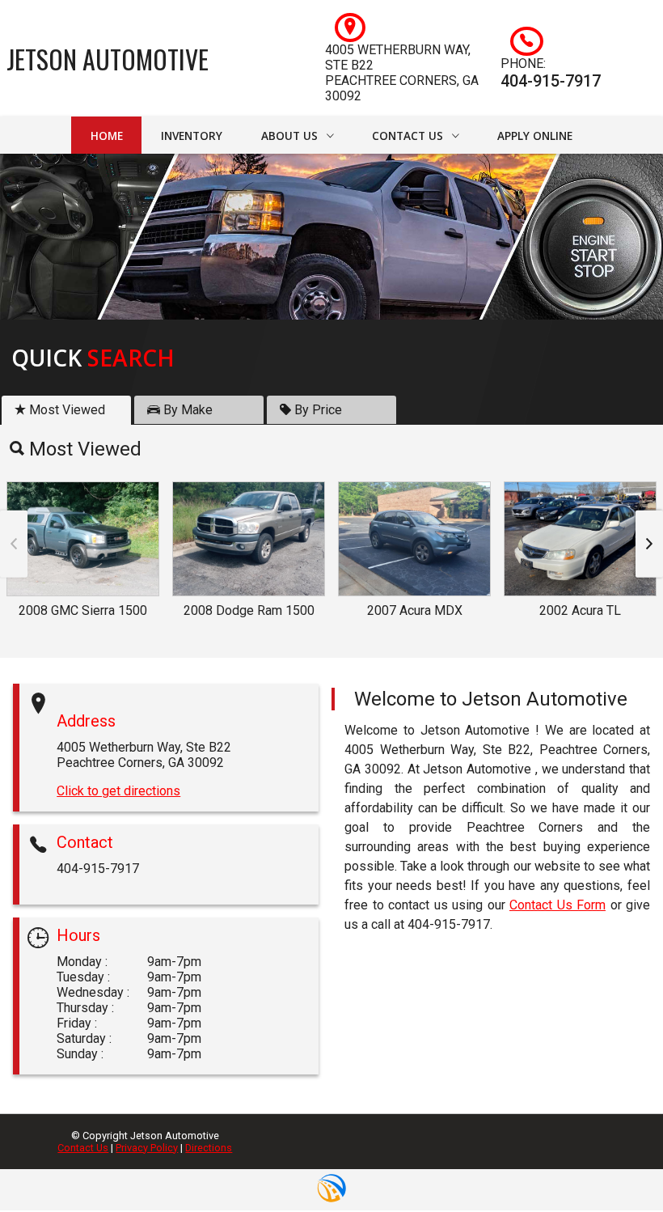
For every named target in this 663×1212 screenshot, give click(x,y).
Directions (208, 1148)
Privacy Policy (147, 1148)
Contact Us (82, 1148)
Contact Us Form (557, 905)
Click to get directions (118, 791)
